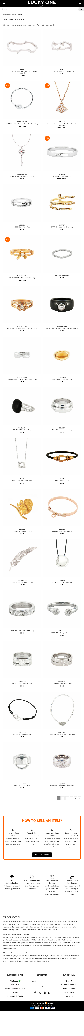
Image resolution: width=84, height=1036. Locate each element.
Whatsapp (14, 981)
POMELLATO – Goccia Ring (62, 379)
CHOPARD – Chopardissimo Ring (62, 785)
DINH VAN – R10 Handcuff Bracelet (62, 734)
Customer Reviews (68, 985)
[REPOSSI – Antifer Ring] (62, 236)
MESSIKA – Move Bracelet (61, 176)
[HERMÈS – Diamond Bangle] (62, 490)
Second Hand (12, 14)
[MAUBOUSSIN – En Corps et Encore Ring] (22, 338)
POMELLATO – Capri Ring (22, 430)
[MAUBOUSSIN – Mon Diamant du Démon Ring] (62, 287)
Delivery (15, 992)
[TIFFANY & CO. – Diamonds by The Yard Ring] (22, 82)
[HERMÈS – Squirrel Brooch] (22, 490)
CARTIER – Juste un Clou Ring (62, 227)
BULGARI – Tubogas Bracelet (61, 633)
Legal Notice (69, 996)
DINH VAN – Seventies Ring (62, 683)
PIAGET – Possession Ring (62, 430)
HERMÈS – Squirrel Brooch (22, 531)
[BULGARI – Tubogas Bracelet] (62, 591)
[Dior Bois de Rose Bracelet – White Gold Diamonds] (22, 30)
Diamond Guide (69, 989)
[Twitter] (39, 993)
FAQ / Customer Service (15, 989)
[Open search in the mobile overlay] (42, 9)
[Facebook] (35, 993)
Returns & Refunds (15, 996)
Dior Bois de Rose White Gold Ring (62, 71)
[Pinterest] (48, 993)
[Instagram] (44, 993)
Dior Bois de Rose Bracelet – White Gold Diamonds (22, 72)
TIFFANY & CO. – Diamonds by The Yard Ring (22, 124)
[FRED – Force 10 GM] (62, 439)
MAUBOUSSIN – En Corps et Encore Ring (22, 379)
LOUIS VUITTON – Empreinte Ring (22, 631)
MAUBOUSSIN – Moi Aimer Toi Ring (22, 278)
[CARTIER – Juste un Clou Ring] (62, 186)
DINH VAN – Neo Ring (22, 785)
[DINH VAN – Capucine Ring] (22, 642)
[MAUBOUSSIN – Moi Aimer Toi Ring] (22, 236)
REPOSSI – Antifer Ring (61, 275)
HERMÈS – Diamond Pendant (62, 582)
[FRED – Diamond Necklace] (22, 439)
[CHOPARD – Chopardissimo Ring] (62, 744)
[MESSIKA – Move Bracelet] (62, 135)
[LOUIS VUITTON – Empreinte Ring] (22, 591)
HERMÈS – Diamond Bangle (62, 531)
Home (5, 14)
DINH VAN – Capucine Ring (22, 683)
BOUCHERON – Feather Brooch (22, 582)
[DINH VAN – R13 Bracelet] (22, 693)
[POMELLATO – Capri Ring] (22, 388)
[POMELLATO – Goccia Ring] (62, 338)
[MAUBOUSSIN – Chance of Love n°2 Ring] (22, 287)
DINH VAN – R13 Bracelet (22, 734)
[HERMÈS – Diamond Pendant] (62, 541)
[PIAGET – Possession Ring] (62, 388)
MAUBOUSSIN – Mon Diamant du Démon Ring (62, 328)
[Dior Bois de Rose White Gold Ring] (62, 30)
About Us (69, 981)
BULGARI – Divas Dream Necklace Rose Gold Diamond (62, 124)
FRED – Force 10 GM (61, 480)
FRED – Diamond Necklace (22, 480)
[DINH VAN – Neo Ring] (22, 744)
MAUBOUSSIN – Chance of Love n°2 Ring (22, 328)
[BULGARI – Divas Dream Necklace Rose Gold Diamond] (62, 82)
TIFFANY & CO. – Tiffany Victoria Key (22, 176)
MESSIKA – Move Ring (22, 227)
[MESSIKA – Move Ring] (22, 186)
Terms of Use (68, 992)
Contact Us (15, 985)
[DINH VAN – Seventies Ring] (62, 642)
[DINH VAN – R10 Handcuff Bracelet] (62, 693)
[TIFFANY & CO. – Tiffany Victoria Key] (22, 135)
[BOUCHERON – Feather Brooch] (22, 541)
